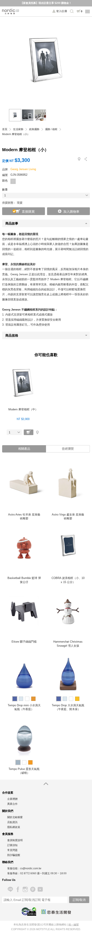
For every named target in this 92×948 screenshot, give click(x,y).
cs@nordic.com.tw (30, 868)
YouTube (40, 889)
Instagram (25, 889)
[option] (46, 61)
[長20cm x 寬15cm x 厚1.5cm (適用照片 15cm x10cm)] (27, 115)
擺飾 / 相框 (51, 129)
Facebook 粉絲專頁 (18, 889)
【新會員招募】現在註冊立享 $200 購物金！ (46, 3)
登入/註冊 (61, 11)
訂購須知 (12, 845)
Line (10, 889)
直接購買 (28, 211)
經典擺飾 (34, 129)
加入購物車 (71, 211)
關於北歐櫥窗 (15, 817)
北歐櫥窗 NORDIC (10, 11)
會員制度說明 (15, 840)
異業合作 (12, 803)
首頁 (4, 129)
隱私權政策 (13, 827)
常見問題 (12, 850)
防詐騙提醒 (13, 855)
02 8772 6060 (28, 873)
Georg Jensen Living (23, 169)
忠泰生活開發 (56, 911)
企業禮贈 (12, 798)
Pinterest (33, 889)
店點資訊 (12, 822)
